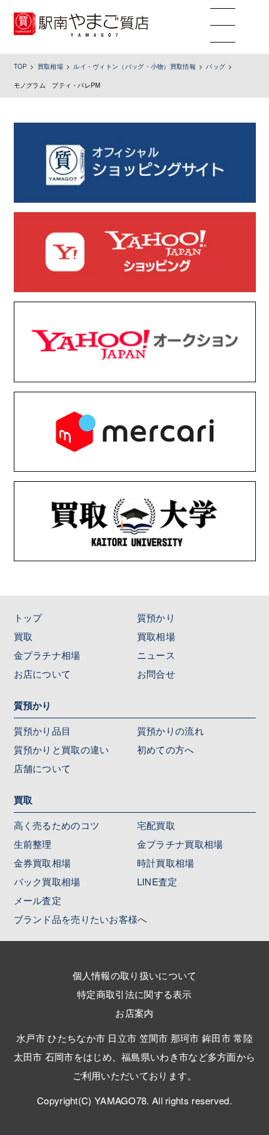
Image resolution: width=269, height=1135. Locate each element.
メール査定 (38, 900)
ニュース (156, 654)
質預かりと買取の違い (61, 749)
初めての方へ (166, 749)
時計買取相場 (166, 862)
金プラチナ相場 (47, 654)
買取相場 (50, 66)
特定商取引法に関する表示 (134, 993)
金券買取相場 (42, 862)
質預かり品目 (42, 730)
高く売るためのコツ (57, 825)
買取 (23, 636)
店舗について (42, 768)
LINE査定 (157, 881)
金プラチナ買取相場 (180, 843)
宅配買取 (156, 825)
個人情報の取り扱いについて (135, 975)
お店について (42, 673)
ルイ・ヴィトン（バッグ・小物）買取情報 (134, 66)
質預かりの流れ (170, 730)
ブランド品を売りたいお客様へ (81, 918)
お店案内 (134, 1012)
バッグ (215, 66)
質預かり (156, 617)
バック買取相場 (47, 881)
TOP (21, 66)
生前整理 (33, 843)
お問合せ (156, 673)
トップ (28, 617)
